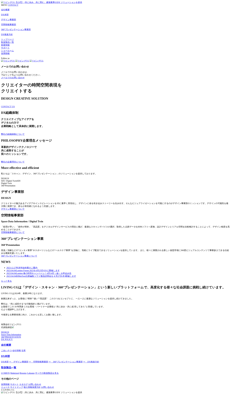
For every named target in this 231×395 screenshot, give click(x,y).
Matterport (14, 373)
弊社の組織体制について (13, 134)
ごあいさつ (6, 350)
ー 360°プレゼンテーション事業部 (66, 362)
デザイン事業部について (13, 209)
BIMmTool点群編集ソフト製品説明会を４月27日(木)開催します (41, 276)
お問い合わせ (34, 384)
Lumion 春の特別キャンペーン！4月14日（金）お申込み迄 (38, 273)
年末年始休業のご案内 (21, 268)
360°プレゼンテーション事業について (19, 256)
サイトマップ (16, 387)
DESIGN (5, 332)
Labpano (31, 373)
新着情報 (5, 45)
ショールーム (7, 51)
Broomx (23, 373)
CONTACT (13, 5)
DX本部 (5, 356)
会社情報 (16, 350)
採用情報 (5, 53)
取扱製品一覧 (7, 42)
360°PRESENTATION (11, 337)
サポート (5, 48)
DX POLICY (7, 339)
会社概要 (6, 344)
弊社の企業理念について (13, 162)
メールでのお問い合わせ (13, 78)
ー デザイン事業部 (18, 362)
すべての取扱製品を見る (47, 373)
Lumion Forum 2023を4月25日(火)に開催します (33, 270)
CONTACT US (8, 106)
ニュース (5, 387)
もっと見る (6, 281)
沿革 (23, 350)
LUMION (5, 373)
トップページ (7, 39)
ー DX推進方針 (91, 362)
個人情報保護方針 (32, 387)
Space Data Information (11, 334)
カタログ (23, 384)
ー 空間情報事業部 (38, 362)
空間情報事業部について (13, 232)
